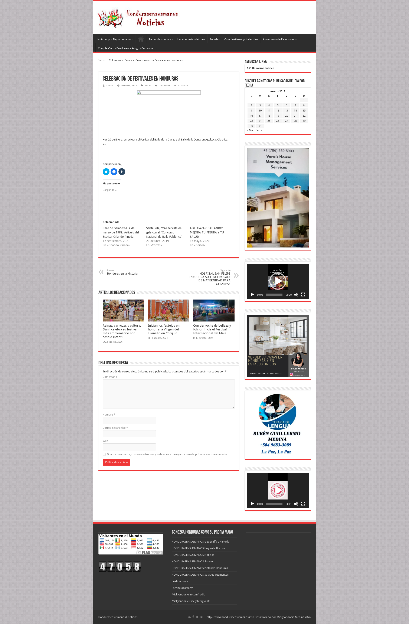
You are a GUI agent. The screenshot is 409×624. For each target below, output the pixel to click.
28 (295, 120)
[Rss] (189, 617)
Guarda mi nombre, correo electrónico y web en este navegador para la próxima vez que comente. (167, 454)
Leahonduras (180, 581)
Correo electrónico (115, 427)
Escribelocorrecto (182, 587)
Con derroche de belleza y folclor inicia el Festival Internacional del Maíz (212, 329)
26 (277, 120)
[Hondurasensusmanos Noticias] (139, 17)
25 (268, 120)
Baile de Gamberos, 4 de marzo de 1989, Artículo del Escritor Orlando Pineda (121, 232)
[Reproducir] (252, 294)
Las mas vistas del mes (191, 39)
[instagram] (201, 617)
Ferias (128, 60)
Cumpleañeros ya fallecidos (241, 39)
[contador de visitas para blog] (119, 566)
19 (277, 115)
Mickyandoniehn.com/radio (188, 594)
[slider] (274, 295)
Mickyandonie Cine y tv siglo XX (191, 601)
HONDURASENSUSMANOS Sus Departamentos (200, 574)
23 (251, 120)
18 (268, 115)
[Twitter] (197, 617)
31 (260, 125)
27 (286, 120)
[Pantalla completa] (303, 294)
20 (286, 115)
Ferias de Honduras (161, 39)
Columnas (115, 60)
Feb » (259, 130)
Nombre (109, 414)
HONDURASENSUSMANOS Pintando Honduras (200, 568)
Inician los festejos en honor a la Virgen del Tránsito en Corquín (164, 329)
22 (303, 115)
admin (110, 85)
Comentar (164, 85)
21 (295, 115)
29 (303, 120)
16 (251, 115)
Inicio (101, 60)
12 (277, 110)
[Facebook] (193, 617)
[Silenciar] (296, 294)
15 (303, 110)
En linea (260, 68)
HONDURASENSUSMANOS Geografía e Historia (200, 541)
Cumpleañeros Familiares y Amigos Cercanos (125, 48)
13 (286, 110)
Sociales (215, 39)
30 (251, 125)
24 (260, 120)
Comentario (110, 376)
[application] (278, 281)
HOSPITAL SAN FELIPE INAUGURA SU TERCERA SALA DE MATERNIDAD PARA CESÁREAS (209, 277)
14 (295, 110)
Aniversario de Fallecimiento (280, 39)
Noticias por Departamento (114, 39)
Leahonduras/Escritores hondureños (141, 38)
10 (260, 110)
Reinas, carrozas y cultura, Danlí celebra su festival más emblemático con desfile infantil (122, 331)
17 (260, 115)
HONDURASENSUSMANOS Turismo (193, 561)
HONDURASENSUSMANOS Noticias (193, 554)
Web (105, 441)
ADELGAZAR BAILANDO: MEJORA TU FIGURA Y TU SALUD (207, 232)
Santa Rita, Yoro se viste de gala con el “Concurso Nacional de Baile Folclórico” (164, 232)
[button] (277, 281)
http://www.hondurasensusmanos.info (230, 617)
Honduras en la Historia (122, 272)
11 (268, 110)
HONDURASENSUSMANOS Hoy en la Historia (199, 548)
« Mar (250, 130)
